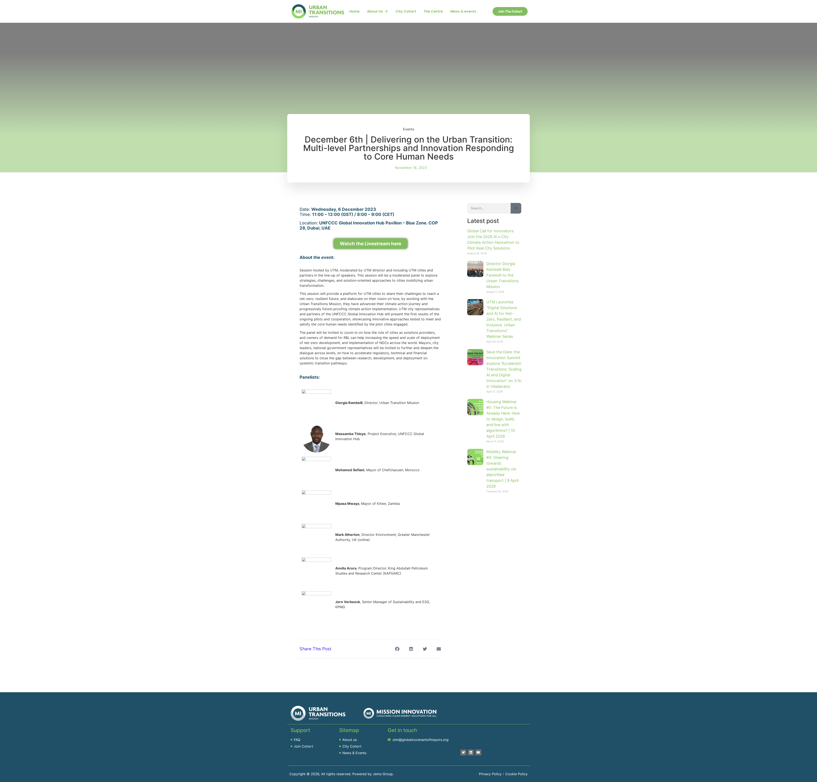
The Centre (433, 11)
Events (408, 129)
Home (354, 11)
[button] (397, 649)
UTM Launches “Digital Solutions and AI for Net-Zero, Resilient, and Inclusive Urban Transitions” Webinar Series (503, 319)
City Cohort (406, 11)
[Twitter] (463, 752)
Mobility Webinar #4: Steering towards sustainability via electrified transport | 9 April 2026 (502, 469)
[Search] (516, 208)
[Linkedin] (471, 752)
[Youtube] (478, 752)
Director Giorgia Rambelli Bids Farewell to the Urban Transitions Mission (502, 275)
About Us (375, 11)
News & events (463, 11)
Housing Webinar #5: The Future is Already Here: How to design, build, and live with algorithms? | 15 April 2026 (503, 419)
